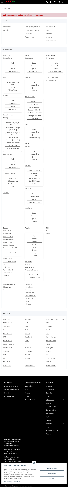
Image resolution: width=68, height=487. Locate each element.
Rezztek (27, 358)
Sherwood (49, 326)
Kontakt (6, 30)
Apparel (27, 231)
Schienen (28, 146)
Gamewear (28, 261)
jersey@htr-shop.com (11, 453)
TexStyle (49, 330)
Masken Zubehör (34, 107)
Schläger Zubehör (13, 148)
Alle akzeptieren (52, 468)
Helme (5, 77)
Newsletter (28, 34)
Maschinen (7, 287)
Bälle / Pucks (7, 231)
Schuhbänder (7, 259)
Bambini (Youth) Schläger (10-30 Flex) (13, 139)
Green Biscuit (7, 340)
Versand (30, 486)
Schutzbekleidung (52, 77)
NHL (47, 427)
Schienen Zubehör (34, 110)
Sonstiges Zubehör (34, 116)
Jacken (34, 241)
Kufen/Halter (13, 253)
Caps (34, 236)
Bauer (48, 323)
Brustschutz (29, 58)
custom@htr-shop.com (11, 446)
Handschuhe (7, 58)
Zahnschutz (7, 276)
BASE (26, 330)
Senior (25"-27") (34, 170)
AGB (47, 30)
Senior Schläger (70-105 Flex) (13, 124)
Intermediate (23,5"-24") (34, 174)
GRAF (26, 326)
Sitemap (49, 34)
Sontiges (34, 253)
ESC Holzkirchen (34, 275)
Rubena (27, 355)
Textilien (49, 424)
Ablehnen (52, 478)
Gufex (5, 355)
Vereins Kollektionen (32, 270)
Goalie (48, 396)
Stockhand (28, 208)
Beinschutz (13, 178)
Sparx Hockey (7, 323)
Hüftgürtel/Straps (9, 242)
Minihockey (29, 298)
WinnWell (6, 362)
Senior (13, 63)
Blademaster (7, 348)
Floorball (28, 304)
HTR (4, 337)
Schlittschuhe (7, 154)
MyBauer (28, 301)
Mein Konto (7, 27)
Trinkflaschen (7, 273)
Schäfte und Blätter (12, 143)
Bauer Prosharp (8, 344)
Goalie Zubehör (30, 96)
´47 (47, 333)
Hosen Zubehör (8, 239)
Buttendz (28, 319)
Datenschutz (16, 481)
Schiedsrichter (8, 115)
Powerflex (28, 348)
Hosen (5, 96)
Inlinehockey (50, 400)
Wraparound (29, 351)
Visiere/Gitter (12, 90)
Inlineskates (50, 58)
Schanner (6, 351)
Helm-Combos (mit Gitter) (13, 83)
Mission (27, 362)
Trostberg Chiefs (34, 278)
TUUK (27, 340)
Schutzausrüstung (9, 173)
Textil (48, 234)
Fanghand (28, 77)
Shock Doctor (50, 358)
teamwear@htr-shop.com (12, 461)
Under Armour (30, 365)
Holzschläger (13, 145)
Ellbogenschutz (13, 181)
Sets (13, 187)
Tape (5, 264)
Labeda (5, 330)
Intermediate (13, 66)
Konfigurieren (52, 473)
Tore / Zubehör (8, 270)
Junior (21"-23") (34, 178)
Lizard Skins (7, 365)
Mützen (34, 244)
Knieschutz (34, 104)
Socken (27, 264)
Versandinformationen (32, 30)
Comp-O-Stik (7, 333)
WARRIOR (6, 326)
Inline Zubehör (51, 80)
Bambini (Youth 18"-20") (34, 182)
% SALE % (29, 284)
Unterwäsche (29, 267)
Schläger (6, 118)
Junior (13, 69)
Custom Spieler (31, 296)
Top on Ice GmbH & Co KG (55, 319)
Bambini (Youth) (13, 72)
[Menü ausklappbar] (2, 1)
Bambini (34, 91)
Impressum (7, 481)
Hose (26, 124)
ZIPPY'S (48, 362)
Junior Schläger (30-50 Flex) (13, 134)
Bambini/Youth (34, 72)
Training (28, 290)
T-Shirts (34, 256)
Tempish (49, 351)
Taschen (6, 192)
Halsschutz (34, 101)
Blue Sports (28, 337)
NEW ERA (6, 319)
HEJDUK (27, 333)
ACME (48, 344)
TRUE (26, 344)
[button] (47, 2)
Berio (5, 358)
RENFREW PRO (51, 365)
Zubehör (6, 290)
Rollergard (49, 348)
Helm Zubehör (8, 237)
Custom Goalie (30, 293)
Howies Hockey (51, 340)
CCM (26, 323)
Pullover (34, 247)
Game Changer (51, 337)
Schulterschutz (13, 184)
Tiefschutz (34, 118)
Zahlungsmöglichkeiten (32, 27)
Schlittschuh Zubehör (34, 113)
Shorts (34, 250)
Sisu (47, 355)
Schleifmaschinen (52, 430)
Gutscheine (29, 287)
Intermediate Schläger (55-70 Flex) (12, 129)
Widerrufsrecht (51, 41)
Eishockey (49, 393)
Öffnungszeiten (30, 37)
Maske (27, 143)
